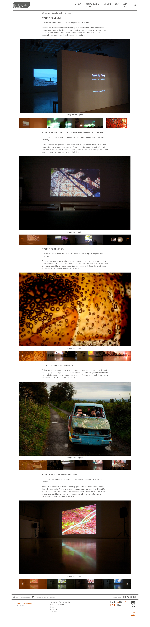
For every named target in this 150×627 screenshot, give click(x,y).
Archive (107, 4)
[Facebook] (124, 597)
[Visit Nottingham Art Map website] (119, 603)
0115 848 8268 (19, 606)
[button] (128, 123)
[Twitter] (128, 597)
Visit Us (125, 5)
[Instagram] (131, 597)
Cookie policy (132, 613)
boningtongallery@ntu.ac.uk (24, 603)
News (117, 4)
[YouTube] (134, 597)
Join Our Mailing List (23, 597)
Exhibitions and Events (91, 5)
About (78, 4)
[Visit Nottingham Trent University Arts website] (133, 604)
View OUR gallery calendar (45, 597)
